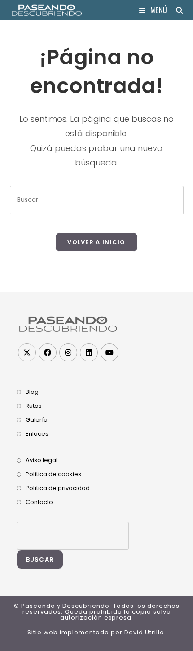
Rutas (34, 405)
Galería (37, 419)
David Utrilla (144, 632)
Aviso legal (41, 460)
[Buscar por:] (176, 9)
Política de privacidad (58, 488)
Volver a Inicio (96, 242)
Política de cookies (53, 474)
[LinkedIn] (89, 352)
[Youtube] (109, 352)
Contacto (39, 502)
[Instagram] (68, 352)
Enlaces (37, 433)
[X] (27, 352)
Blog (32, 392)
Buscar (40, 559)
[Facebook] (48, 352)
